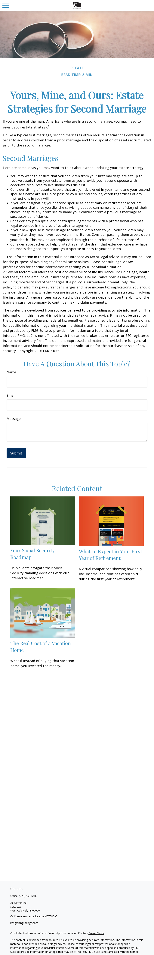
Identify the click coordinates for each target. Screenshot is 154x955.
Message (14, 418)
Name (11, 372)
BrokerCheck (96, 933)
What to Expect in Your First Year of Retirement (110, 554)
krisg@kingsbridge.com (24, 923)
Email (11, 395)
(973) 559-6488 (28, 896)
